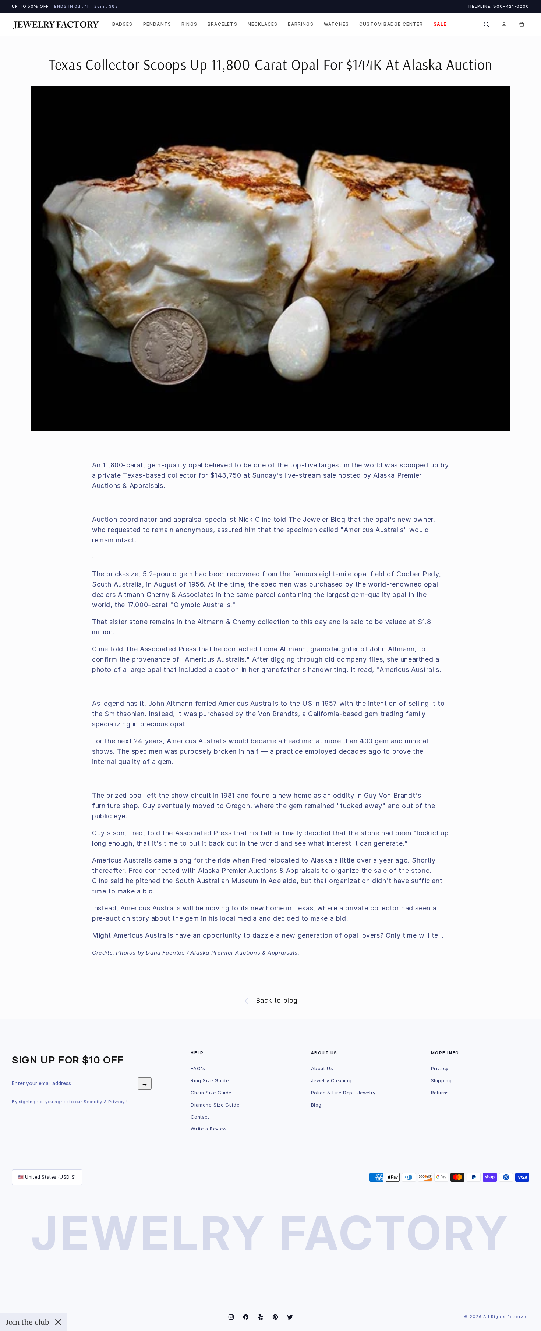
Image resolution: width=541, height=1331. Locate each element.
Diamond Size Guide (215, 1105)
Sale (440, 24)
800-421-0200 (511, 6)
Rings (189, 24)
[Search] (486, 24)
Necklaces (263, 24)
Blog (316, 1105)
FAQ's (198, 1068)
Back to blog (277, 1000)
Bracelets (222, 24)
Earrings (300, 24)
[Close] (58, 1322)
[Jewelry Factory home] (56, 24)
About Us (322, 1068)
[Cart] (521, 24)
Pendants (157, 24)
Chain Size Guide (211, 1092)
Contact (200, 1117)
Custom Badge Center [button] (391, 24)
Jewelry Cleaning (331, 1080)
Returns (440, 1092)
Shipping (441, 1080)
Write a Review (208, 1129)
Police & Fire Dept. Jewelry (343, 1092)
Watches (336, 24)
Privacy (440, 1068)
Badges (122, 24)
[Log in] (504, 24)
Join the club (27, 1322)
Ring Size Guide (210, 1080)
